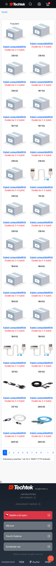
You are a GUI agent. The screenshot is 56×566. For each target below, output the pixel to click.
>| (53, 452)
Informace (26, 497)
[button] (28, 515)
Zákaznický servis (26, 504)
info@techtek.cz (41, 489)
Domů (4, 12)
